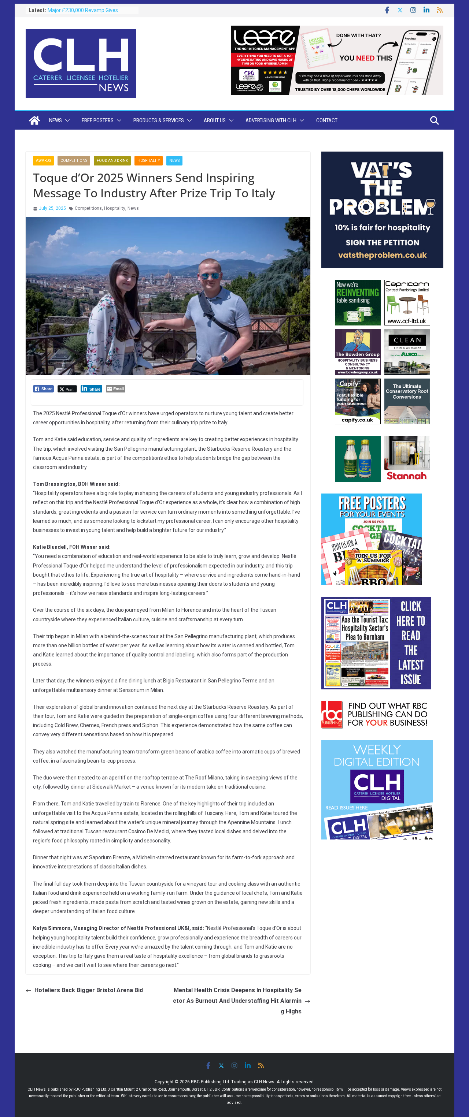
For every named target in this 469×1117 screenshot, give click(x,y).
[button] (66, 120)
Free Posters (98, 120)
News (55, 120)
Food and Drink (112, 161)
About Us (215, 120)
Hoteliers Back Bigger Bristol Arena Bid (88, 990)
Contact (326, 120)
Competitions (73, 161)
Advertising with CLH (270, 120)
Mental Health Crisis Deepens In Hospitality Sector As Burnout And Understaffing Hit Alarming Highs (237, 1001)
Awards (43, 161)
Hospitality (148, 161)
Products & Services (158, 120)
